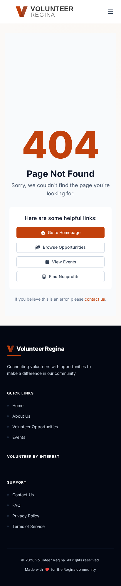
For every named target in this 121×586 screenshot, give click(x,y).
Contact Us (23, 494)
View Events (64, 261)
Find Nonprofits (64, 276)
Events (18, 437)
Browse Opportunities (64, 247)
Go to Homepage (64, 232)
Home (17, 405)
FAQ (16, 505)
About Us (21, 416)
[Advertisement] (60, 85)
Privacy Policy (25, 515)
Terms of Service (28, 526)
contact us (95, 299)
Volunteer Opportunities (35, 426)
